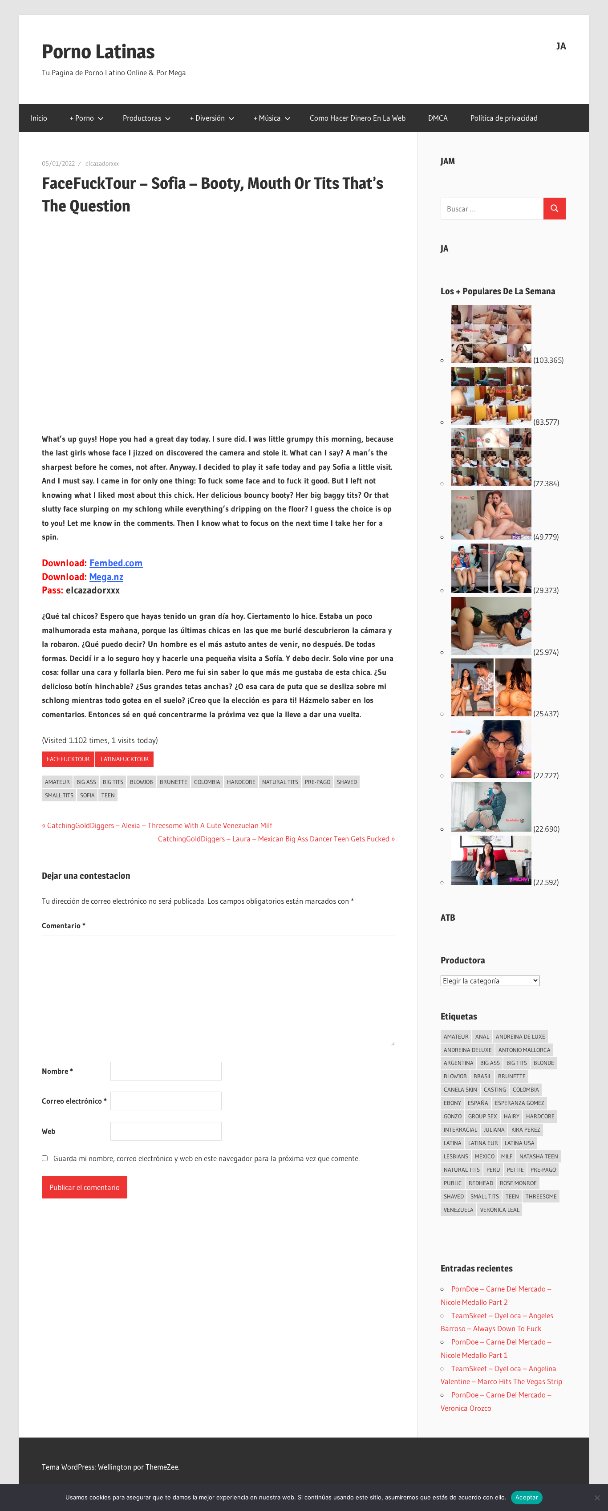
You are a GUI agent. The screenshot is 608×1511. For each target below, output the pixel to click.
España (478, 1102)
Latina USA (520, 1142)
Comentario (63, 925)
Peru (493, 1169)
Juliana (494, 1129)
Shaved (347, 781)
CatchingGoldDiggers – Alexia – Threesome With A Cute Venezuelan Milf (159, 825)
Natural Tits (280, 781)
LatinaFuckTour (125, 759)
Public (453, 1182)
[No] (596, 1497)
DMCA (438, 117)
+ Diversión (207, 117)
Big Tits (113, 781)
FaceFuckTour (68, 759)
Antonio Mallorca (525, 1049)
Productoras (142, 117)
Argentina (459, 1062)
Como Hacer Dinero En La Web (357, 117)
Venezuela (459, 1209)
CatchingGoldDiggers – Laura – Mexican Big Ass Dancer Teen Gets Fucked (273, 838)
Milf (507, 1156)
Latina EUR (483, 1142)
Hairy (511, 1116)
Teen (108, 795)
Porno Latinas (98, 51)
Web (48, 1131)
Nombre (57, 1071)
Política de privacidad (504, 117)
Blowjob (141, 781)
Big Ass (86, 781)
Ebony (452, 1102)
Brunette (173, 781)
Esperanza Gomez (519, 1102)
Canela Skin (460, 1089)
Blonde (544, 1062)
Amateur (57, 781)
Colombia (207, 781)
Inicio (39, 117)
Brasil (482, 1076)
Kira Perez (525, 1129)
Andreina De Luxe (520, 1036)
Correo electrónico (74, 1100)
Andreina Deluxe (468, 1049)
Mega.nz (106, 577)
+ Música (267, 117)
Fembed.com (116, 563)
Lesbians (456, 1156)
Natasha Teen (538, 1156)
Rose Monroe (518, 1182)
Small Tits (59, 795)
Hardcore (241, 781)
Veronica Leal (499, 1209)
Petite (515, 1169)
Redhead (481, 1182)
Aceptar (526, 1497)
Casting (495, 1089)
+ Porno (82, 117)
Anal (482, 1036)
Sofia (87, 795)
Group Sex (482, 1116)
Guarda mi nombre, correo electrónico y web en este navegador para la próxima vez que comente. (206, 1158)
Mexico (485, 1156)
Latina (453, 1142)
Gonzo (453, 1116)
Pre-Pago (317, 781)
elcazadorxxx (102, 163)
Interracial (460, 1129)
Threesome (541, 1196)
